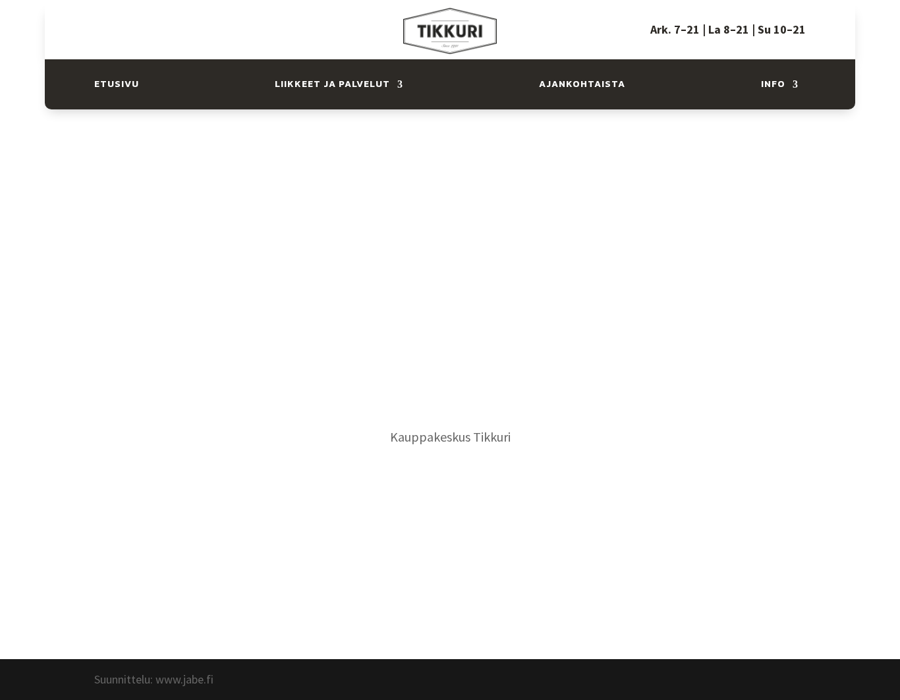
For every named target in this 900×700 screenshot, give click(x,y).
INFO (773, 84)
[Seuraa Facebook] (116, 22)
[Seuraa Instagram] (143, 22)
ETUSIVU (116, 84)
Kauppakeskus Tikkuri (450, 436)
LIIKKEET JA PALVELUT (332, 84)
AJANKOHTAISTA (582, 84)
